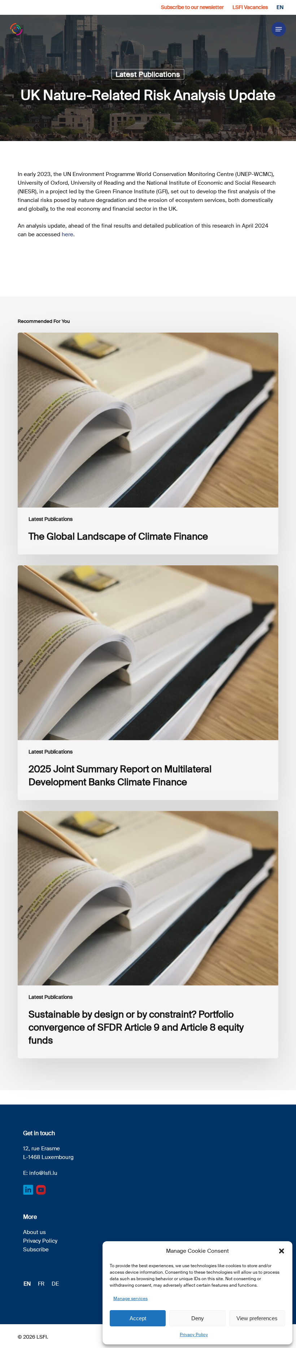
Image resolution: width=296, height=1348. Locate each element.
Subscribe (36, 1249)
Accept (138, 1318)
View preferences (257, 1318)
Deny (197, 1318)
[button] (281, 1251)
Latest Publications (148, 74)
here (67, 234)
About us (34, 1232)
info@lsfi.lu (43, 1173)
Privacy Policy (194, 1335)
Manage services (130, 1298)
